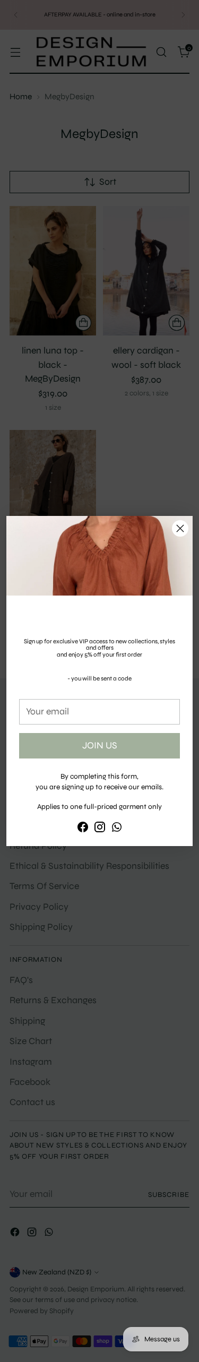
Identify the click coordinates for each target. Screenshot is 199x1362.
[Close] (180, 528)
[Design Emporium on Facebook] (82, 829)
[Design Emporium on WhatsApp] (116, 829)
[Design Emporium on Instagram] (99, 829)
